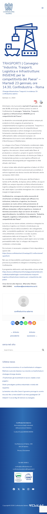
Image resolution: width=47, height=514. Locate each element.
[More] (34, 323)
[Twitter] (19, 489)
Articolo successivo (32, 332)
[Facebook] (13, 323)
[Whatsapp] (26, 323)
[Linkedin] (21, 323)
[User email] (23, 318)
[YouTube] (33, 489)
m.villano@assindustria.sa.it (25, 286)
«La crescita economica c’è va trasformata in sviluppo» (22, 367)
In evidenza (31, 91)
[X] (17, 323)
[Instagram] (30, 323)
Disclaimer (26, 451)
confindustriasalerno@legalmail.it (23, 469)
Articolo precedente (14, 332)
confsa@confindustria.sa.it (23, 467)
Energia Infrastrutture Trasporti (14, 91)
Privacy (19, 451)
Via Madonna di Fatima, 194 (23, 444)
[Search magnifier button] (43, 349)
